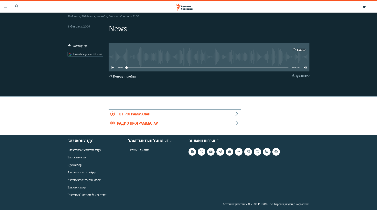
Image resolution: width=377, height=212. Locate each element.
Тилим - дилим (138, 150)
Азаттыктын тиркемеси (84, 180)
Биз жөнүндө (77, 157)
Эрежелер (75, 165)
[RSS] (266, 152)
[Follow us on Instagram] (248, 152)
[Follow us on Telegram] (220, 152)
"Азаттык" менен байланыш (87, 195)
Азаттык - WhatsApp (82, 172)
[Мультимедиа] (365, 6)
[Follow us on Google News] (229, 152)
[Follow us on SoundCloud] (238, 152)
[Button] (77, 47)
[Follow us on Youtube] (211, 152)
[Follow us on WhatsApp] (257, 152)
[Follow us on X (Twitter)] (201, 152)
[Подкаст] (276, 152)
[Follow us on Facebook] (192, 152)
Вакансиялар (77, 187)
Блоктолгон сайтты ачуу (84, 150)
